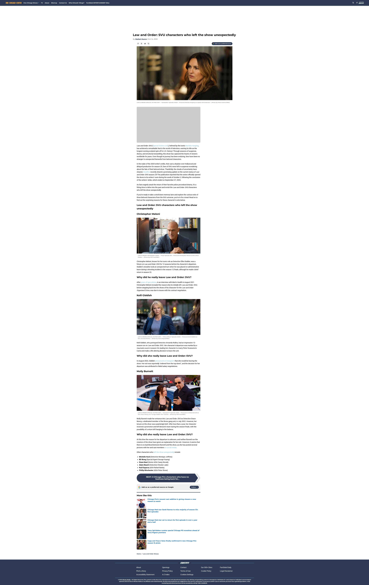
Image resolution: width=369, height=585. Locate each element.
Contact (183, 567)
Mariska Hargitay (192, 146)
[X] (353, 2)
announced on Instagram (164, 361)
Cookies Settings (186, 575)
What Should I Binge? (76, 3)
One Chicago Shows (30, 3)
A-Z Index (165, 575)
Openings (165, 567)
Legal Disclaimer (226, 571)
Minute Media (126, 579)
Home (139, 554)
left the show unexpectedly (164, 452)
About (47, 3)
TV (42, 3)
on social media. (171, 448)
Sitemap (54, 3)
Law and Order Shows (151, 554)
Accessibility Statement (145, 575)
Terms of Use (185, 571)
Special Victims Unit (160, 146)
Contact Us (63, 3)
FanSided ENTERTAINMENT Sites (97, 3)
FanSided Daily (225, 567)
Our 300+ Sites (206, 567)
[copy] (148, 43)
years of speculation (148, 282)
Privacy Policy (167, 571)
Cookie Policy (206, 571)
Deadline (146, 172)
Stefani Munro (141, 39)
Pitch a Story (141, 571)
